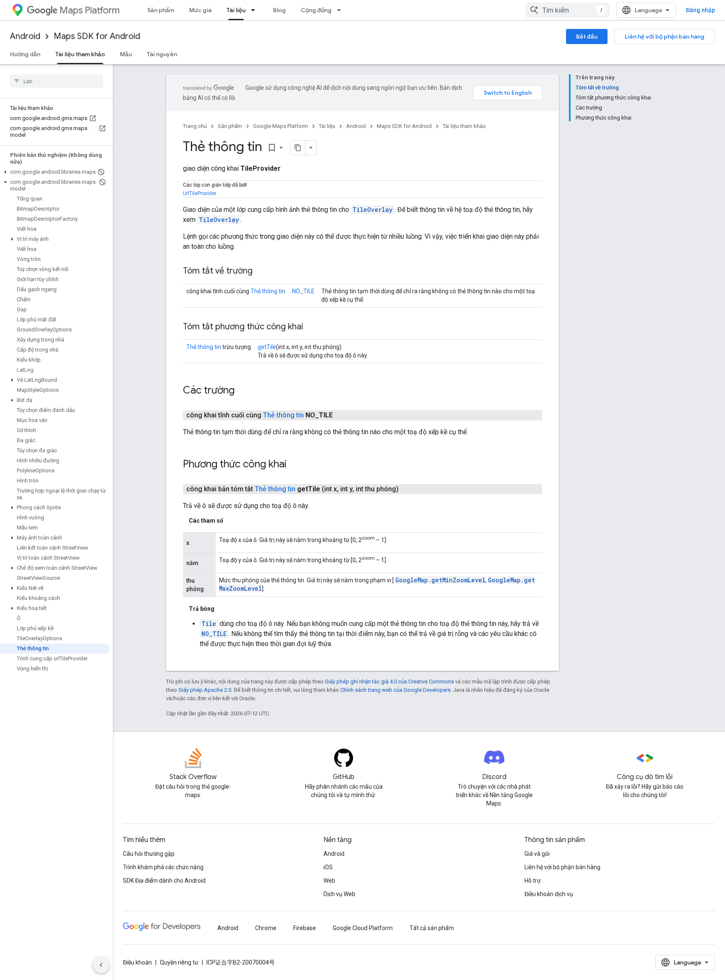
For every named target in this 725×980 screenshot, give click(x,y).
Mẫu (126, 54)
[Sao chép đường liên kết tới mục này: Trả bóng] (222, 609)
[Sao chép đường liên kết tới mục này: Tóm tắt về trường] (261, 271)
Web (329, 880)
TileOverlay (372, 210)
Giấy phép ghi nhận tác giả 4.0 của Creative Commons (389, 681)
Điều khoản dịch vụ (548, 894)
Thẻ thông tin (267, 291)
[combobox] (568, 10)
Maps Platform (90, 10)
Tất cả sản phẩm (431, 928)
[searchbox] (56, 81)
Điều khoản (137, 962)
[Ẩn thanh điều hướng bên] (101, 965)
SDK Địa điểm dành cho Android (164, 880)
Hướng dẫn (25, 54)
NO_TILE (303, 291)
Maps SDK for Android (97, 36)
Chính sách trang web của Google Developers (395, 690)
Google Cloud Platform (363, 928)
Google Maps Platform (280, 126)
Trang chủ (195, 126)
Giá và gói (537, 853)
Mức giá (200, 10)
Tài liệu (236, 10)
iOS (328, 867)
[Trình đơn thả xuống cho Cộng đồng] (341, 10)
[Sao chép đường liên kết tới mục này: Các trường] (243, 391)
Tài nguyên (162, 54)
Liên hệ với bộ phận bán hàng (664, 36)
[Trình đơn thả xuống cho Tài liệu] (255, 10)
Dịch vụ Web (339, 894)
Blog (279, 10)
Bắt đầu (586, 36)
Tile (208, 624)
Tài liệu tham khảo (80, 54)
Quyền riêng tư (179, 962)
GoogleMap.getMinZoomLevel (440, 580)
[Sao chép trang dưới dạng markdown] (297, 148)
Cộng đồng (316, 10)
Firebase (304, 928)
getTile (267, 347)
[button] (55, 172)
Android (25, 36)
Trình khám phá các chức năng (163, 867)
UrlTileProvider (199, 193)
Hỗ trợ (532, 880)
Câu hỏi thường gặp (149, 853)
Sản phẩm (160, 10)
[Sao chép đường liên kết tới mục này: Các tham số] (231, 521)
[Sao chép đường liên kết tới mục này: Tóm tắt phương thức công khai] (311, 327)
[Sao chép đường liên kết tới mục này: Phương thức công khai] (295, 465)
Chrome (265, 928)
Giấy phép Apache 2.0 (204, 690)
